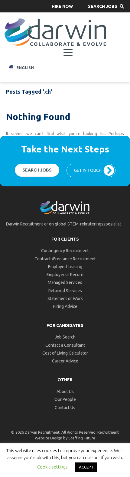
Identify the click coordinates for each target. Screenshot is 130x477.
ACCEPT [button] (86, 467)
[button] (62, 6)
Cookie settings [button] (52, 466)
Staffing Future (81, 438)
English (24, 67)
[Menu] (68, 53)
